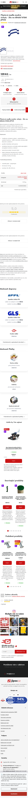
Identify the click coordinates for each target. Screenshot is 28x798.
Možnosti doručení (7, 68)
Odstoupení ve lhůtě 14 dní (7, 745)
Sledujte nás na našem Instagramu (14, 614)
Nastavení (14, 789)
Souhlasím (14, 794)
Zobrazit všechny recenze (18, 596)
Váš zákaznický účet (6, 728)
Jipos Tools (7, 82)
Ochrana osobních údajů (7, 725)
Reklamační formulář (6, 742)
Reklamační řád (4, 723)
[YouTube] (18, 694)
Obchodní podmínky (6, 717)
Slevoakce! (14, 7)
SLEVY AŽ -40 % (15, 6)
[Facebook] (10, 694)
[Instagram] (14, 694)
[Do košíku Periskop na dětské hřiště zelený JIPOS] (7, 507)
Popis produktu (6, 110)
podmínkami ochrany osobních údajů (12, 656)
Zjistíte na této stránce (9, 769)
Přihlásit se (21, 651)
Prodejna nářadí (5, 715)
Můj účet (3, 751)
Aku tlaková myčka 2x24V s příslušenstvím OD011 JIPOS (14, 448)
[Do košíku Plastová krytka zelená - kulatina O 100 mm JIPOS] (20, 507)
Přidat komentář (14, 241)
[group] (13, 450)
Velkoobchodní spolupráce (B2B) (9, 712)
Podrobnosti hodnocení (20, 22)
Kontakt (3, 731)
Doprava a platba (5, 720)
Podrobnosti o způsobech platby (13, 416)
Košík (2, 753)
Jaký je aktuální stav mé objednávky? (10, 740)
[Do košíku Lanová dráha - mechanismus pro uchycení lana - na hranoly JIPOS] (20, 562)
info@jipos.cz (11, 674)
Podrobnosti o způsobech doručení (13, 342)
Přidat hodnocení (14, 221)
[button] (13, 462)
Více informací (16, 60)
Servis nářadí (4, 748)
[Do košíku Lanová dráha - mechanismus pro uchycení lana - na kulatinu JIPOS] (7, 562)
